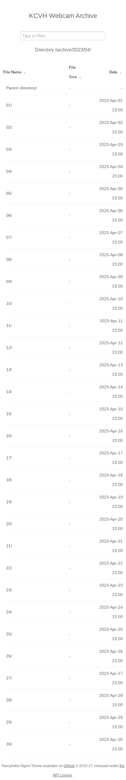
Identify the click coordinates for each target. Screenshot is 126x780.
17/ (9, 457)
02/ (9, 127)
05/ (9, 193)
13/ (9, 369)
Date (113, 72)
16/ (9, 435)
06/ (9, 215)
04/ (9, 171)
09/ (9, 281)
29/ (9, 722)
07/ (9, 237)
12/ (9, 347)
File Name (12, 72)
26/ (9, 656)
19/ (9, 501)
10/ (9, 303)
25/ (9, 634)
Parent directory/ (21, 87)
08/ (9, 259)
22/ (9, 568)
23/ (9, 590)
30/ (9, 744)
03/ (9, 149)
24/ (9, 612)
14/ (9, 391)
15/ (9, 413)
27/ (9, 678)
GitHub (69, 766)
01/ (9, 105)
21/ (9, 546)
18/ (9, 479)
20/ (9, 523)
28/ (9, 700)
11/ (9, 325)
